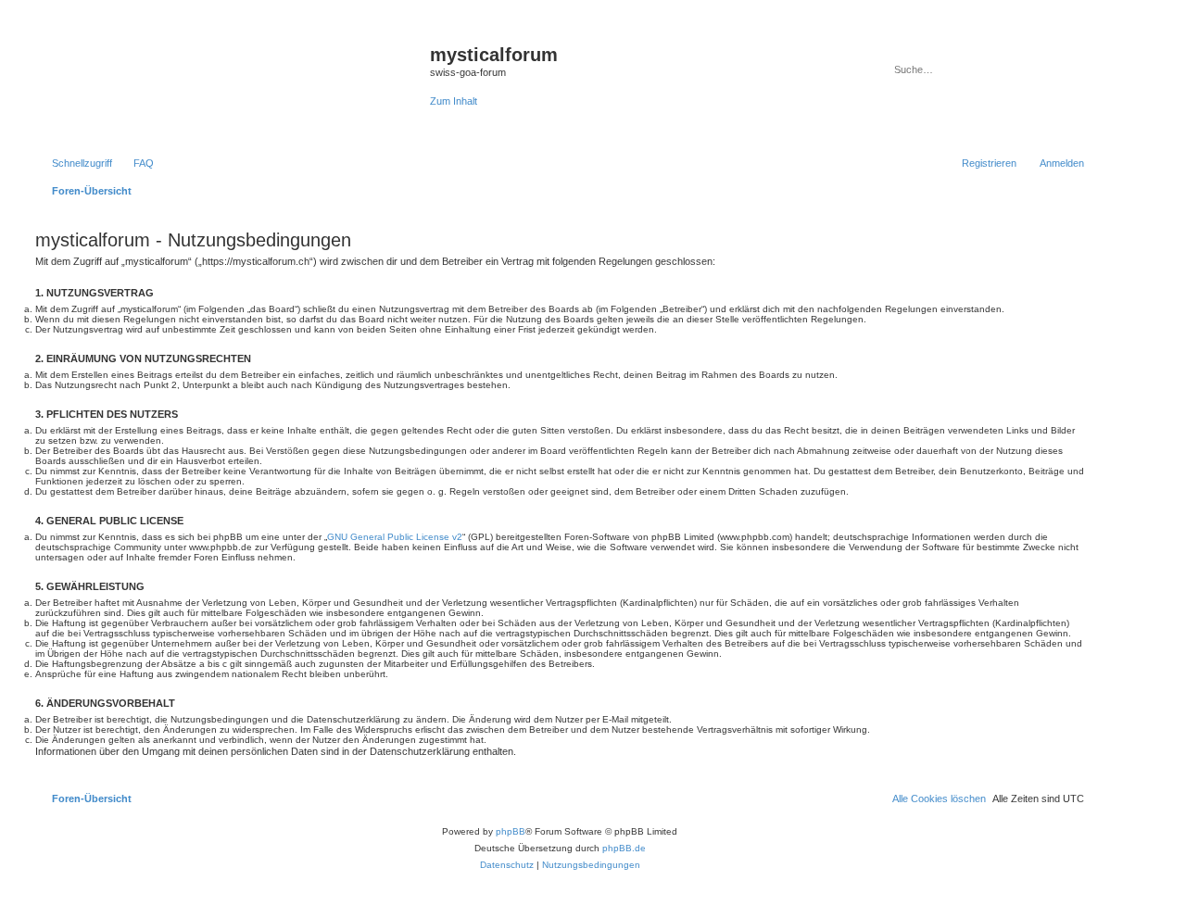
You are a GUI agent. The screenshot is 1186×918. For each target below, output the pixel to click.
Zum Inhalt (453, 101)
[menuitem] (135, 163)
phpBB (510, 831)
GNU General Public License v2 (394, 537)
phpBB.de (624, 848)
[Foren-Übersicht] (230, 84)
